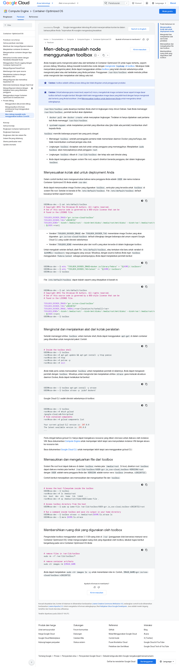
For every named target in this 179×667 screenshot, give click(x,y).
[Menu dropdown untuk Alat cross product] (78, 3)
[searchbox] (17, 25)
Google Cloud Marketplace (49, 638)
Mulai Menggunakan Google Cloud (123, 634)
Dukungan (78, 634)
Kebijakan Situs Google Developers (113, 606)
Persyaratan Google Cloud (90, 656)
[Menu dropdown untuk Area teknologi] (53, 3)
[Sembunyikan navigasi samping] (31, 662)
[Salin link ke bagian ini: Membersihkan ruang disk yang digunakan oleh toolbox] (124, 530)
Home (46, 39)
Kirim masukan (139, 49)
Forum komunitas (81, 630)
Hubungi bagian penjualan (49, 642)
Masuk (173, 3)
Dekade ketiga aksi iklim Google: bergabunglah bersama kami (128, 656)
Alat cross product (67, 3)
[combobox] (116, 3)
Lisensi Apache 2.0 (55, 606)
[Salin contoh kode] (146, 201)
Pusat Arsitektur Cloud (118, 642)
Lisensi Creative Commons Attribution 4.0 (107, 604)
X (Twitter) (148, 638)
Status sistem (79, 642)
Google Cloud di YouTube (154, 642)
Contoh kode (114, 638)
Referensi (33, 17)
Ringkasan (7, 17)
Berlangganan (147, 661)
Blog (146, 630)
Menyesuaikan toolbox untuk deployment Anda (101, 99)
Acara (146, 634)
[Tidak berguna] (148, 39)
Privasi (56, 656)
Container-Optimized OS (48, 11)
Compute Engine (18, 11)
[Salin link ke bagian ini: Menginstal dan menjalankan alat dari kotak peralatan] (121, 329)
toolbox (105, 69)
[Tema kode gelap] (142, 201)
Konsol (138, 3)
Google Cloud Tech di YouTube (156, 646)
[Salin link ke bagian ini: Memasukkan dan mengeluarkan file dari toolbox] (115, 459)
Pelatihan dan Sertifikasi (119, 646)
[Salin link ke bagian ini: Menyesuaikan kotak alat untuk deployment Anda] (116, 172)
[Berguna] (144, 39)
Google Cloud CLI (69, 449)
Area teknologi (43, 3)
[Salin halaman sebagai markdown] (103, 55)
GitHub (111, 630)
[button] (17, 100)
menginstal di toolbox (120, 66)
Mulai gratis (167, 11)
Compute (70, 39)
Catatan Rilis (79, 638)
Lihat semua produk (46, 630)
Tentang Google (44, 656)
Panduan (20, 17)
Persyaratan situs (69, 656)
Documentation (57, 39)
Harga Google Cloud (46, 634)
